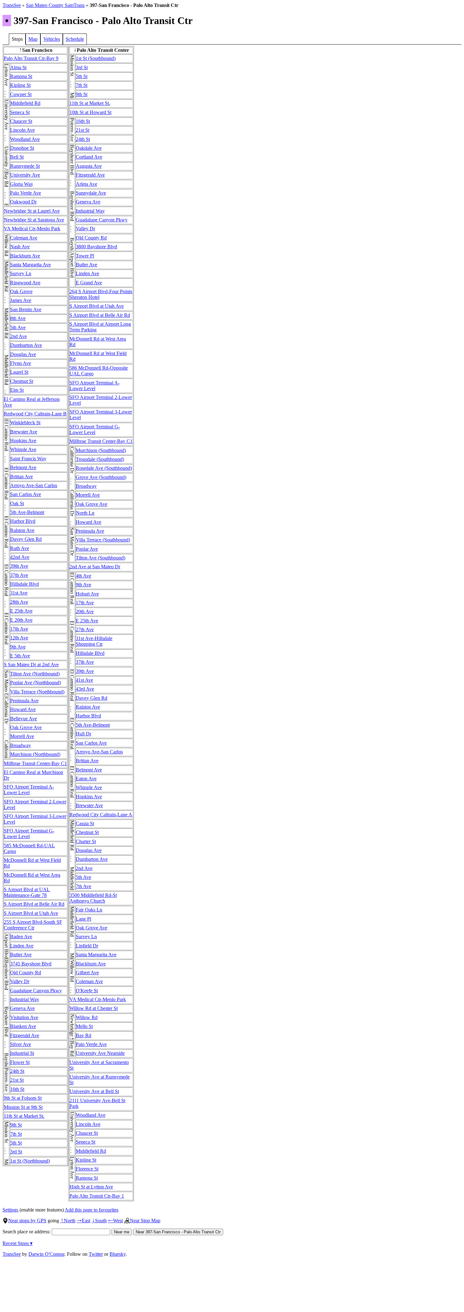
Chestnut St (21, 381)
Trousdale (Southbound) (100, 459)
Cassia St (85, 823)
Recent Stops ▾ (18, 1243)
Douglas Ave (23, 354)
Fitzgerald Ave (24, 1035)
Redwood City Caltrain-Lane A (100, 814)
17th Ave (19, 629)
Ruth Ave (19, 548)
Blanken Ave (23, 1026)
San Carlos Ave (25, 494)
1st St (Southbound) (96, 58)
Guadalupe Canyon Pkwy (36, 990)
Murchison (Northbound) (35, 754)
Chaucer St (21, 121)
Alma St (18, 67)
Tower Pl (85, 255)
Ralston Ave (22, 530)
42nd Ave (19, 557)
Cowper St (21, 94)
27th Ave (85, 629)
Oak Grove (21, 291)
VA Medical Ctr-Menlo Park (32, 228)
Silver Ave (20, 1044)
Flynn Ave (20, 363)
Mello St (84, 1026)
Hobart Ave (87, 593)
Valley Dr (19, 981)
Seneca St (20, 112)
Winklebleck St (25, 422)
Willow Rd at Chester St (93, 1008)
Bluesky (118, 1254)
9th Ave (18, 647)
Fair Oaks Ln (89, 909)
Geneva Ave (22, 1008)
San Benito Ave (25, 309)
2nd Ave (18, 336)
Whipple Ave (23, 449)
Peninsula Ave (24, 700)
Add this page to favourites (91, 1209)
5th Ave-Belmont (27, 512)
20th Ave (85, 611)
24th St (17, 1071)
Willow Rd (87, 1017)
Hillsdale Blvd (24, 584)
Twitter (96, 1254)
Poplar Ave (87, 549)
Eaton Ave (86, 778)
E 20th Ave (21, 620)
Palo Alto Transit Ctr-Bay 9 (31, 58)
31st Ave (18, 593)
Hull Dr (83, 733)
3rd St (16, 1151)
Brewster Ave (23, 431)
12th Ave (19, 637)
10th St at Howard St (90, 112)
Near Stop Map (145, 1220)
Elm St (17, 390)
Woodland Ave (25, 139)
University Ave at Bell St (94, 1091)
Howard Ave (23, 709)
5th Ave (18, 327)
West (115, 1220)
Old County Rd (25, 972)
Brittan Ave (21, 476)
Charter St (86, 841)
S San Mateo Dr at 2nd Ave (31, 664)
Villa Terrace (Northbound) (37, 691)
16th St (17, 1089)
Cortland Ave (89, 157)
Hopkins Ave (23, 440)
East (83, 1220)
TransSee (12, 5)
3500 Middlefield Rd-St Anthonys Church (93, 898)
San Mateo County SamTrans (55, 5)
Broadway (20, 745)
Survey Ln (20, 273)
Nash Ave (20, 246)
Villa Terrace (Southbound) (103, 539)
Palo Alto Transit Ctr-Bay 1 (96, 1196)
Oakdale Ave (89, 148)
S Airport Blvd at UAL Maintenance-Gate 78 (27, 892)
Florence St (87, 1168)
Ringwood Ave (25, 282)
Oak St (17, 503)
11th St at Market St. (24, 1116)
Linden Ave (21, 945)
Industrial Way (24, 999)
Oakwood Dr (23, 201)
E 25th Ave (21, 611)
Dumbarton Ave (26, 345)
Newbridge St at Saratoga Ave (34, 219)
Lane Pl (83, 919)
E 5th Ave (20, 655)
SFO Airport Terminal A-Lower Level (29, 789)
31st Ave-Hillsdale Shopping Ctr (94, 641)
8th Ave (18, 318)
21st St (17, 1080)
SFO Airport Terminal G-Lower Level (29, 833)
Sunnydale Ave (91, 193)
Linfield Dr (87, 945)
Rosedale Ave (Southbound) (104, 468)
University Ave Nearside (100, 1053)
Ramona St (21, 76)
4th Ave (83, 575)
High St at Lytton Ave (91, 1186)
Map (33, 39)
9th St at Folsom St (23, 1098)
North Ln (85, 513)
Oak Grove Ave (26, 727)
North (67, 1220)
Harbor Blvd (22, 521)
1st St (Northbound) (30, 1161)
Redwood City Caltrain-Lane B (35, 413)
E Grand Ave (89, 282)
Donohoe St (22, 148)
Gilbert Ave (87, 972)
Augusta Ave (89, 166)
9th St (16, 1125)
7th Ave (83, 886)
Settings (10, 1209)
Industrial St (22, 1053)
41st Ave (84, 680)
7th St (16, 1134)
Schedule (75, 39)
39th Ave (19, 566)
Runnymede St (25, 166)
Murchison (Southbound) (101, 450)
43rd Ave (85, 689)
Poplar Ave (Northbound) (35, 682)
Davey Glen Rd (26, 539)
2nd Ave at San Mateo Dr (94, 566)
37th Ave (19, 575)
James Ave (20, 300)
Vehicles (51, 39)
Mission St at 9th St (23, 1107)
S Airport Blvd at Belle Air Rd (34, 904)
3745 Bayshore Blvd (30, 963)
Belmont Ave (23, 467)
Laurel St (19, 372)
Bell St (17, 157)
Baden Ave (21, 936)
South (99, 1220)
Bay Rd (83, 1035)
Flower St (20, 1062)
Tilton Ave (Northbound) (35, 673)
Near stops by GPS (27, 1220)
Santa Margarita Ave (30, 264)
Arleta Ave (86, 184)
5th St (16, 1143)
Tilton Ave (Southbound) (100, 557)
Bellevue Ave (23, 718)
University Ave (25, 175)
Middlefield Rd (25, 103)
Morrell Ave (22, 736)
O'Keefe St (87, 990)
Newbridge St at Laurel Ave (32, 211)
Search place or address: (27, 1231)
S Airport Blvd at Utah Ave (31, 913)
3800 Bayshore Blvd (96, 246)
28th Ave (19, 602)
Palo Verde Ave (25, 193)
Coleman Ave (23, 237)
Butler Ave (21, 954)
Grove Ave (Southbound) (101, 477)
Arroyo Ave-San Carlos (33, 485)
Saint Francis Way (28, 458)
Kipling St (20, 85)
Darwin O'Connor (46, 1254)
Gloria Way (21, 184)
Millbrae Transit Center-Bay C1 (35, 763)
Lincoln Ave (22, 130)
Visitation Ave (24, 1017)
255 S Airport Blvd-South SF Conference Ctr (33, 924)
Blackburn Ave (25, 255)
